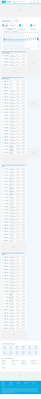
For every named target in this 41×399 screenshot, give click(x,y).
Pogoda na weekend (33, 29)
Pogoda (9, 2)
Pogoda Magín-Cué (4, 360)
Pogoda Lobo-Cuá (14, 364)
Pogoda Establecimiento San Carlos (15, 361)
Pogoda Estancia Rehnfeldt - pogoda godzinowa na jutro (12, 77)
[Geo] (17, 21)
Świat (21, 1)
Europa (17, 1)
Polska (14, 1)
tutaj (16, 392)
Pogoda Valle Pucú (23, 360)
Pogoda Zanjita (3, 362)
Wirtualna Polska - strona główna (4, 2)
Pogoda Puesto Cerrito (33, 362)
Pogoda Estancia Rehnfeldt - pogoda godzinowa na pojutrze (13, 165)
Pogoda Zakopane (11, 384)
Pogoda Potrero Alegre (23, 362)
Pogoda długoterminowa (22, 29)
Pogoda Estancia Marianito (34, 360)
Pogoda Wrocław (3, 384)
